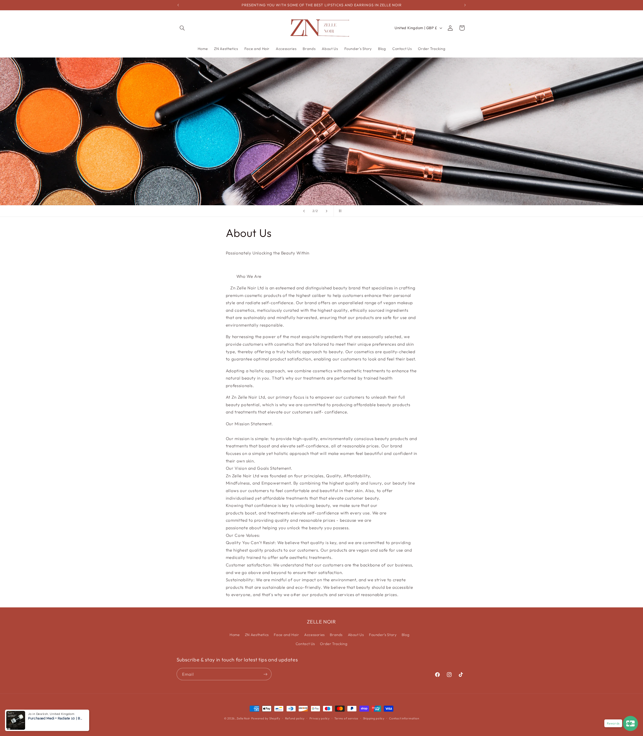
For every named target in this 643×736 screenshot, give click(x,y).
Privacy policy (319, 718)
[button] (182, 28)
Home (235, 634)
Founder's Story (382, 634)
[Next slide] (326, 211)
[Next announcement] (464, 5)
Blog (406, 634)
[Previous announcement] (178, 5)
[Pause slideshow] (339, 211)
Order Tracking (333, 643)
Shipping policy (374, 718)
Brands (336, 634)
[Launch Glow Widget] (630, 723)
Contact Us (305, 643)
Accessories (314, 634)
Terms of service (346, 718)
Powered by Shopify (265, 718)
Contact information (404, 718)
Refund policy (295, 718)
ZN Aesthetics (257, 634)
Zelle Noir (243, 718)
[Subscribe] (265, 674)
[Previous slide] (303, 211)
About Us (356, 634)
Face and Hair (286, 634)
